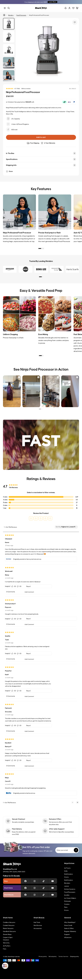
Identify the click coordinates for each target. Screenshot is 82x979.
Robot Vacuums (8, 928)
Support (67, 934)
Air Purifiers (6, 946)
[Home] (4, 15)
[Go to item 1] (39, 248)
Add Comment (29, 592)
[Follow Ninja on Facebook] (25, 881)
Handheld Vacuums (9, 931)
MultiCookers (68, 874)
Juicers (66, 886)
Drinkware (67, 901)
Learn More (52, 2)
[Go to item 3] (43, 248)
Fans (4, 949)
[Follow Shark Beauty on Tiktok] (43, 894)
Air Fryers (67, 868)
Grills (65, 871)
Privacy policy (43, 956)
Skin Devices (38, 925)
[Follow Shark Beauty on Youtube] (52, 894)
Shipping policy (74, 956)
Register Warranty (70, 931)
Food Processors (21, 15)
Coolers (66, 904)
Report (28, 586)
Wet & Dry (6, 943)
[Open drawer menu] (5, 8)
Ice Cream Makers (70, 898)
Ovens (66, 877)
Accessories (38, 928)
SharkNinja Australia (14, 956)
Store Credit (68, 925)
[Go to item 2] (42, 355)
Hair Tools (37, 922)
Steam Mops (7, 934)
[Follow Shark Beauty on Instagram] (34, 894)
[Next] (75, 216)
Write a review (25, 88)
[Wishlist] (73, 8)
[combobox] (68, 527)
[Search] (8, 8)
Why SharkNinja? (70, 922)
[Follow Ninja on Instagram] (34, 881)
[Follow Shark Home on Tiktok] (43, 887)
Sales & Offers (69, 928)
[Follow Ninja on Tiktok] (43, 881)
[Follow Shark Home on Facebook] (25, 887)
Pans (65, 907)
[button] (31, 518)
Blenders (11, 15)
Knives (66, 910)
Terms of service (63, 956)
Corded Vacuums (8, 925)
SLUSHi (66, 895)
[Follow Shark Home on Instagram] (34, 887)
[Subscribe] (76, 850)
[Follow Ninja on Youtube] (52, 881)
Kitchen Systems (69, 889)
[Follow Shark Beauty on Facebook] (25, 894)
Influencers (67, 937)
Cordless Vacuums (9, 922)
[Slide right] (75, 50)
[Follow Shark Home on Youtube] (52, 887)
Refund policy (53, 956)
